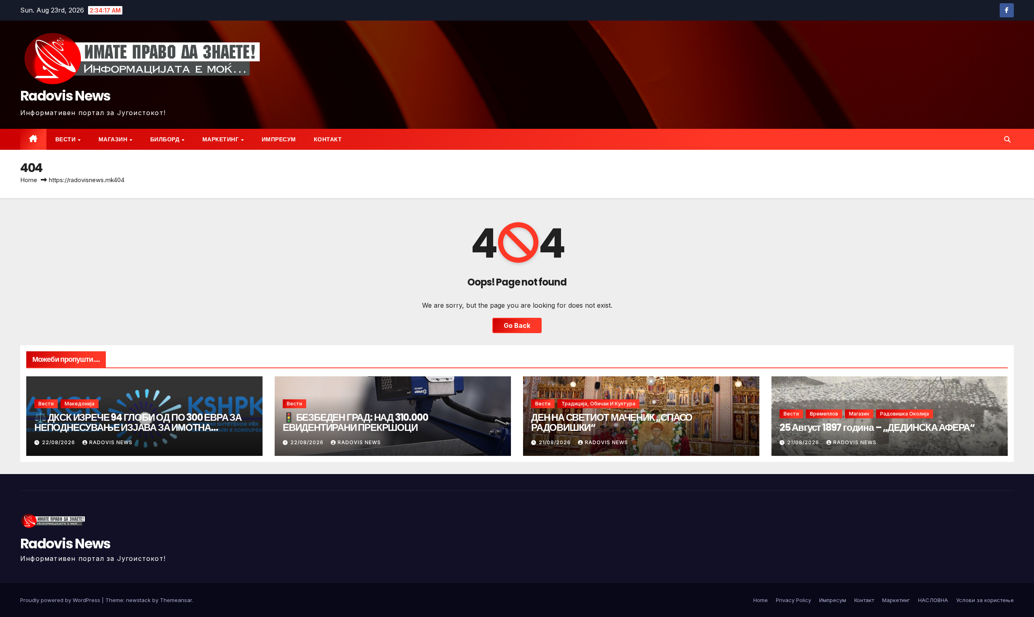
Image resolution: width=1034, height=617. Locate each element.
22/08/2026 (59, 442)
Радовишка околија (904, 414)
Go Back (517, 325)
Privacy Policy (793, 600)
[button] (1007, 139)
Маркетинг (221, 139)
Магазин (114, 139)
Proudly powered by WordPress (61, 600)
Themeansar (176, 600)
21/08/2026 (555, 442)
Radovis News (65, 95)
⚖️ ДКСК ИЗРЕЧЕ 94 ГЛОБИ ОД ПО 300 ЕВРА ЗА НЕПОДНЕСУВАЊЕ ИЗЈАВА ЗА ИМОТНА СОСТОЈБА (138, 427)
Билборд (165, 139)
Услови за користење (985, 600)
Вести (66, 139)
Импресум (279, 139)
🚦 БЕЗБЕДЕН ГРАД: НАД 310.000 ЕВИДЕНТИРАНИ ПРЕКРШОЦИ (355, 422)
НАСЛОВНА (933, 600)
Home (28, 180)
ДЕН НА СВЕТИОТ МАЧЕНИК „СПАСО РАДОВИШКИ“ (611, 422)
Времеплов (824, 414)
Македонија (80, 404)
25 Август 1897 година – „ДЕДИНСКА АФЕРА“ (877, 427)
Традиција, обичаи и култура (598, 404)
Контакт (328, 139)
